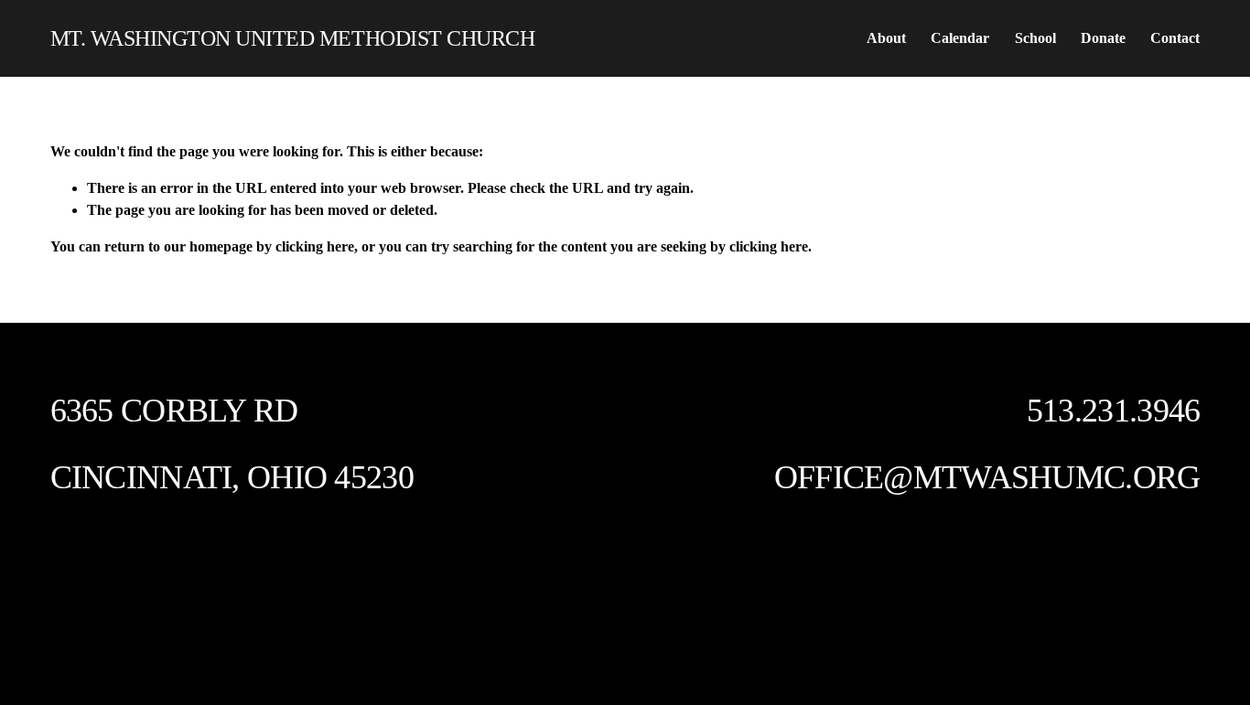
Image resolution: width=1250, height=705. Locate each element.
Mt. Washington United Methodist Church (292, 38)
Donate (1103, 38)
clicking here (314, 246)
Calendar (960, 38)
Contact (1175, 38)
